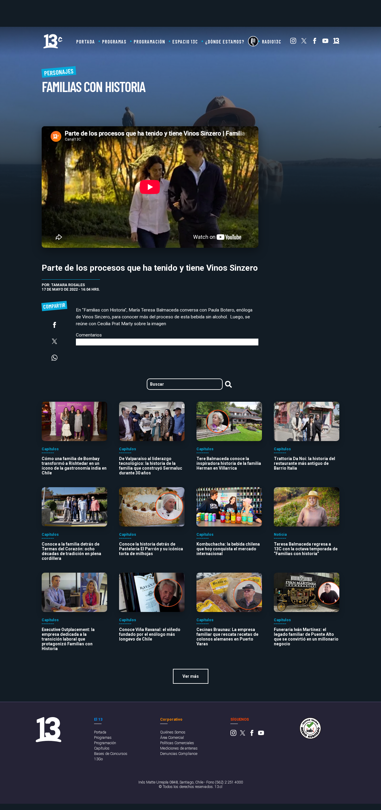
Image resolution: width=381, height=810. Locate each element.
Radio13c (271, 41)
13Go (98, 759)
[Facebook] (315, 42)
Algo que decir (253, 41)
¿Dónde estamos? (224, 41)
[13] (336, 42)
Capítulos (102, 748)
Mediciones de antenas (179, 748)
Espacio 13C (185, 41)
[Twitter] (304, 42)
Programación (149, 41)
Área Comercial (172, 737)
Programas (114, 41)
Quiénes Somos (172, 732)
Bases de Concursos (110, 753)
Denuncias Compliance (178, 753)
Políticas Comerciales (177, 743)
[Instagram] (293, 42)
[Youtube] (325, 42)
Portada (85, 41)
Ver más (190, 676)
